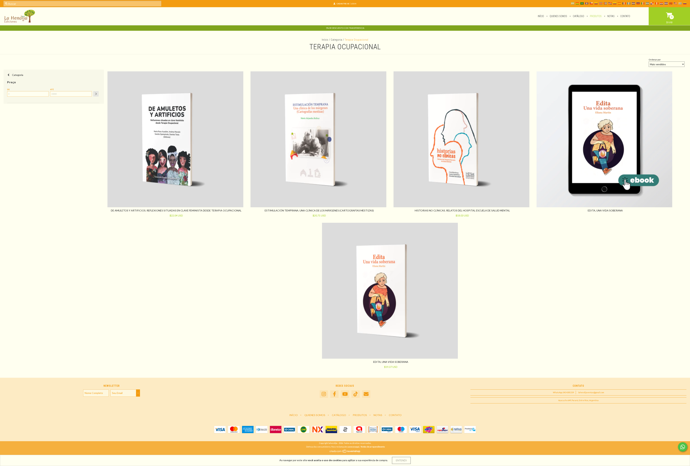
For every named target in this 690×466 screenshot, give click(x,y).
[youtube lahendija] (345, 394)
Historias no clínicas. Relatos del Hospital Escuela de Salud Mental (462, 210)
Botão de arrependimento (373, 447)
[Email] (366, 394)
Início (541, 16)
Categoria (336, 39)
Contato (625, 16)
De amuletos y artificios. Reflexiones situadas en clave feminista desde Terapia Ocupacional (176, 210)
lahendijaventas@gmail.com (591, 392)
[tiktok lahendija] (355, 394)
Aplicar (96, 94)
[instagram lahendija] (324, 394)
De (8, 89)
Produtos (595, 16)
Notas (611, 16)
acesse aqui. (354, 447)
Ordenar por (655, 59)
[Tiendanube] (345, 452)
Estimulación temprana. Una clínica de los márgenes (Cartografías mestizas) (319, 210)
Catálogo (578, 16)
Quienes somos (558, 16)
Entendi (401, 460)
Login (353, 4)
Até (52, 89)
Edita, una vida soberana (605, 210)
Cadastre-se (343, 4)
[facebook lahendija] (334, 394)
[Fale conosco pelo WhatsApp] (682, 447)
